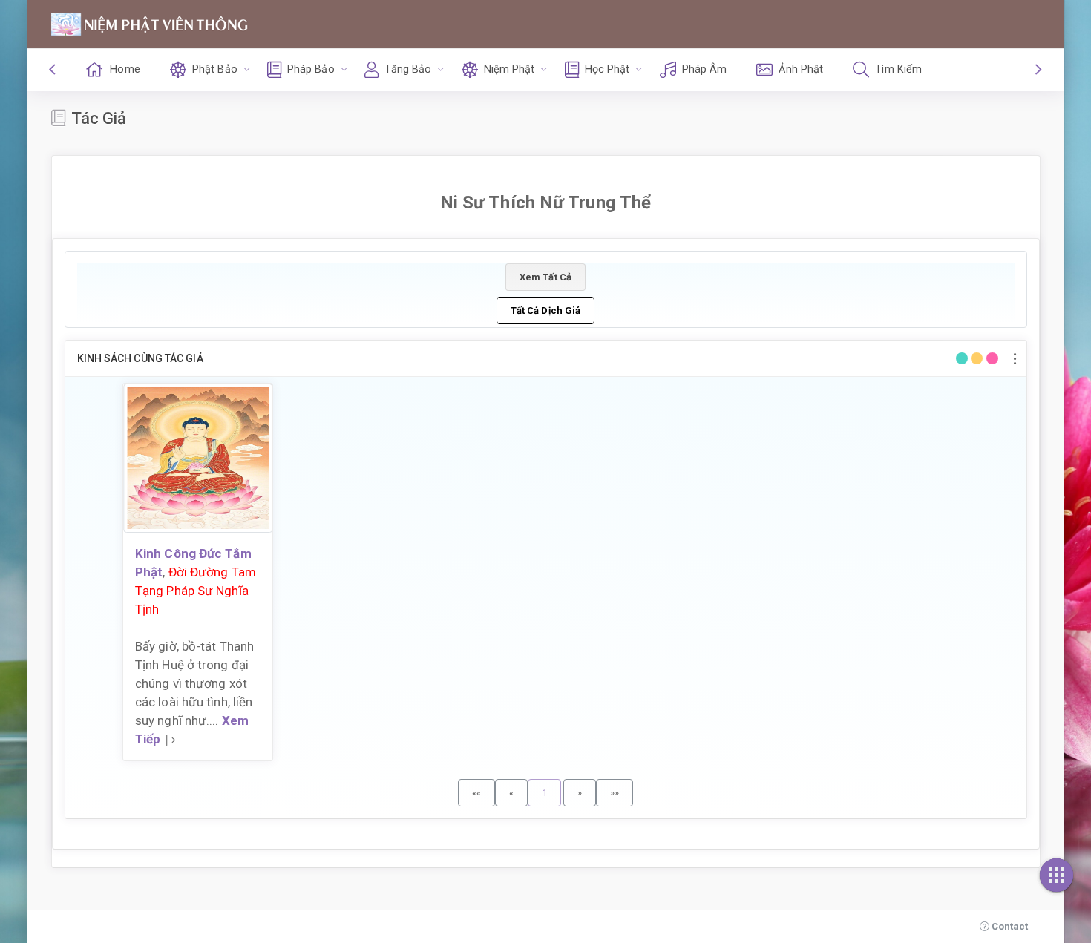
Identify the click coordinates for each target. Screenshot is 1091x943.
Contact (1009, 926)
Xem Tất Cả (545, 277)
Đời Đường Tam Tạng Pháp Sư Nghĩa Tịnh (195, 591)
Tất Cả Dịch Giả (546, 310)
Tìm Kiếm (898, 69)
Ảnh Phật (801, 69)
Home (125, 69)
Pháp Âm (704, 69)
